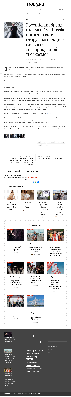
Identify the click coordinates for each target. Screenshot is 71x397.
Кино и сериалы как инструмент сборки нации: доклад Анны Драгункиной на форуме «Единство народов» (43, 208)
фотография (39, 368)
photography (38, 339)
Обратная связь (52, 349)
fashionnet (34, 333)
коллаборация (51, 142)
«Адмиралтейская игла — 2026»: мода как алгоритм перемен (15, 247)
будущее (44, 142)
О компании (50, 333)
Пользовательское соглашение (55, 340)
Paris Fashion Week (31, 356)
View (10, 194)
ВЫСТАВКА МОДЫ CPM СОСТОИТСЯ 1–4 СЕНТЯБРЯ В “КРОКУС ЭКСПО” (35, 280)
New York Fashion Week (32, 362)
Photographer (30, 339)
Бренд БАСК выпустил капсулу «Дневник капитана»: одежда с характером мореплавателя (59, 208)
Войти (42, 10)
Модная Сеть (36, 365)
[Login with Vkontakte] (38, 182)
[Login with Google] (35, 182)
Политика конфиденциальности (55, 336)
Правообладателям (52, 346)
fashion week (30, 359)
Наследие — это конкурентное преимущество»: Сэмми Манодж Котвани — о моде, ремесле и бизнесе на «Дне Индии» (55, 250)
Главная (6, 19)
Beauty (38, 371)
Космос (39, 145)
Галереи (23, 10)
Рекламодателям (52, 343)
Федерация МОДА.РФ (33, 14)
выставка (29, 365)
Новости (10, 10)
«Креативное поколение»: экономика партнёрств (15, 313)
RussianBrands (30, 344)
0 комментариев (33, 62)
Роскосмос (45, 145)
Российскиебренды (31, 368)
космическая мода (60, 142)
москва (33, 371)
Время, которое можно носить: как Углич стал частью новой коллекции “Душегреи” (35, 248)
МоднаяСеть (29, 336)
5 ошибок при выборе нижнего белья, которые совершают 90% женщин (11, 206)
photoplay (36, 336)
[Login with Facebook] (33, 182)
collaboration (35, 353)
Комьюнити (50, 10)
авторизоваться (32, 177)
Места (35, 350)
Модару (37, 344)
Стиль (36, 10)
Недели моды (35, 347)
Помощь (49, 352)
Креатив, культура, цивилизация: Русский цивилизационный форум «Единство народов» (35, 315)
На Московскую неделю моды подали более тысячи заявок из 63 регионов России (15, 281)
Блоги (17, 10)
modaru (28, 333)
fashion (41, 350)
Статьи (30, 10)
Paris (28, 374)
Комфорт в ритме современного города (27, 205)
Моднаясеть (29, 350)
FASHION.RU (59, 10)
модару (41, 333)
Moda (39, 142)
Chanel (28, 371)
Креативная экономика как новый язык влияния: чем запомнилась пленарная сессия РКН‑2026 (55, 283)
